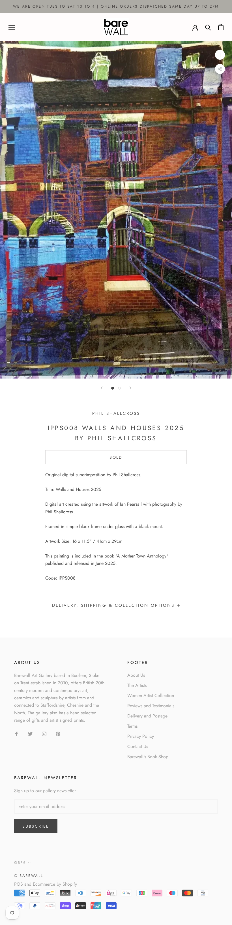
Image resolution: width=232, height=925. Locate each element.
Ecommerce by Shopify (55, 884)
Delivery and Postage (147, 716)
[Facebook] (16, 733)
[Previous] (101, 387)
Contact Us (137, 746)
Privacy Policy (140, 736)
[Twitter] (30, 733)
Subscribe (35, 826)
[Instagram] (44, 733)
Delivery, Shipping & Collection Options (113, 605)
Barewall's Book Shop (147, 756)
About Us (136, 675)
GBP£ (20, 862)
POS (18, 884)
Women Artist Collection (150, 695)
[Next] (130, 387)
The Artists (137, 685)
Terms (132, 726)
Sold (116, 457)
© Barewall (28, 875)
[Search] (208, 27)
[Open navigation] (11, 27)
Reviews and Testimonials (150, 705)
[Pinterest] (58, 733)
